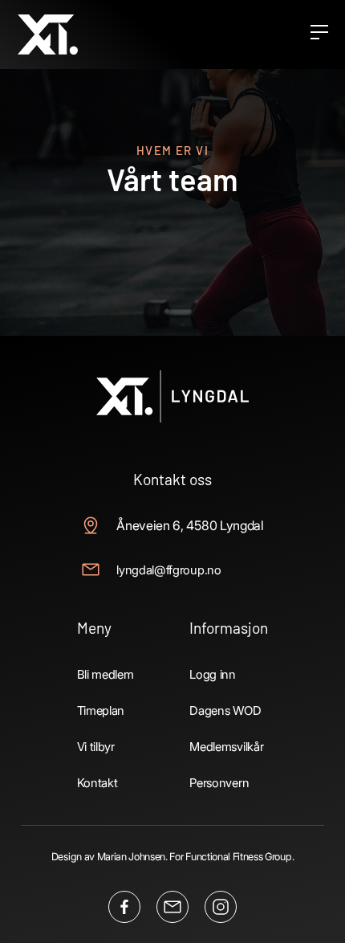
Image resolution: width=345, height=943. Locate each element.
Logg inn (212, 674)
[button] (318, 34)
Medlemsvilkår (226, 746)
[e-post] (172, 907)
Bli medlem (105, 674)
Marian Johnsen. (132, 857)
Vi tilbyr (96, 746)
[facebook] (124, 907)
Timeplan (100, 710)
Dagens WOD (225, 710)
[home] (48, 34)
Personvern (219, 782)
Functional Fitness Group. (239, 857)
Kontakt (97, 782)
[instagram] (221, 907)
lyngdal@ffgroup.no (168, 570)
